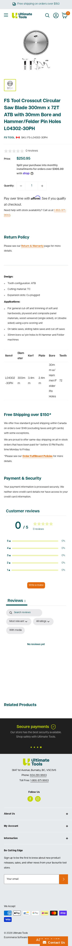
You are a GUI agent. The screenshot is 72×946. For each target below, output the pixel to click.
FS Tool (9, 137)
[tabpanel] (36, 649)
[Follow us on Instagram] (38, 799)
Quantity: (9, 186)
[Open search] (47, 15)
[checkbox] (15, 630)
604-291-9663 (38, 775)
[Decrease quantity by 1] (21, 186)
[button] (36, 541)
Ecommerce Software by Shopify (21, 937)
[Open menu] (6, 15)
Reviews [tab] (17, 601)
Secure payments (33, 727)
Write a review (36, 585)
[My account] (56, 15)
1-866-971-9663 (39, 780)
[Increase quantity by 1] (42, 186)
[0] (64, 15)
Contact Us (55, 942)
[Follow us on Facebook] (30, 799)
